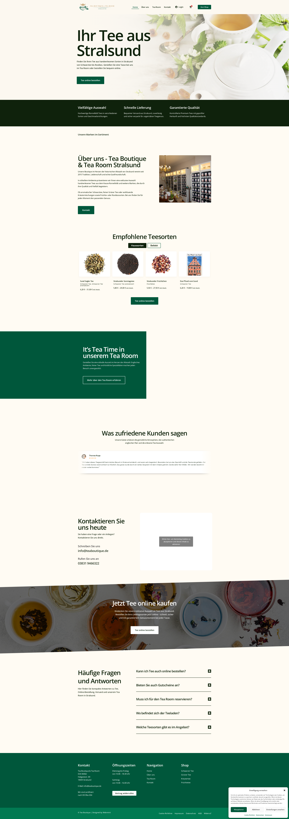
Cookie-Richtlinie (249, 815)
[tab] (137, 245)
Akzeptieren (239, 809)
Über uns (145, 7)
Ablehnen (256, 809)
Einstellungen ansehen (275, 809)
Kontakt (167, 7)
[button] (284, 790)
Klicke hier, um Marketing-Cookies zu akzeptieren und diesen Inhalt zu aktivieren (176, 541)
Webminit (107, 812)
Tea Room (156, 7)
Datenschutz (260, 815)
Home (135, 7)
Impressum (268, 815)
